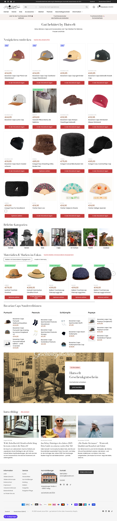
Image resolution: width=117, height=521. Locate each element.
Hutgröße (25, 488)
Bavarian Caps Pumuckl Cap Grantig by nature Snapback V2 (21, 331)
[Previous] (4, 239)
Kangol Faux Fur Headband (15, 208)
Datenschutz (8, 482)
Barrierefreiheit (8, 491)
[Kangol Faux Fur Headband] (17, 189)
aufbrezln (21, 18)
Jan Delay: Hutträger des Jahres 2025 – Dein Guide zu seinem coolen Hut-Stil (57, 444)
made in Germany (40, 259)
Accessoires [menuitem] (29, 12)
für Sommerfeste (97, 18)
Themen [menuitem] (49, 12)
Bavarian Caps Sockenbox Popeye (104, 337)
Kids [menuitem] (20, 12)
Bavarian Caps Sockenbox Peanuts (48, 341)
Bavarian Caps (9, 71)
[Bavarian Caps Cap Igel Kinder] (72, 56)
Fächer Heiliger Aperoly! (97, 208)
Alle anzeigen (25, 412)
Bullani (51, 285)
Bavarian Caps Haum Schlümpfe (77, 333)
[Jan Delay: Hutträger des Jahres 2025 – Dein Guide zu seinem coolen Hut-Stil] (58, 427)
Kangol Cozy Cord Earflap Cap (99, 164)
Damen (10, 248)
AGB (5, 474)
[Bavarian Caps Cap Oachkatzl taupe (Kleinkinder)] (45, 56)
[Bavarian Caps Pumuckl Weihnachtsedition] (7, 321)
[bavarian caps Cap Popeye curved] (91, 329)
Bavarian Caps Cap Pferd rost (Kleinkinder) (16, 77)
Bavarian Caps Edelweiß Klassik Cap (100, 77)
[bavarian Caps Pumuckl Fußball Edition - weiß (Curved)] (7, 343)
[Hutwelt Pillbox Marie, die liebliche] (45, 101)
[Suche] (86, 7)
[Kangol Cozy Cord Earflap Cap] (100, 145)
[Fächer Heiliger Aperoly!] (100, 189)
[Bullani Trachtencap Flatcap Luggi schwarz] (103, 273)
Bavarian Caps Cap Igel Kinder (71, 76)
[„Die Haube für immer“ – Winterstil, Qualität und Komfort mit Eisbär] (95, 427)
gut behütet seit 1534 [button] (48, 493)
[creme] (8, 211)
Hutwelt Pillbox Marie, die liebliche (42, 121)
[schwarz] (6, 211)
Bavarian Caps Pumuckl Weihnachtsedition (20, 321)
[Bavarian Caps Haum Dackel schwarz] (17, 145)
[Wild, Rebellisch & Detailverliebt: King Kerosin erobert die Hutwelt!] (21, 427)
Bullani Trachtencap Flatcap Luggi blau (79, 291)
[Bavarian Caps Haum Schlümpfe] (63, 334)
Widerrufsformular (9, 479)
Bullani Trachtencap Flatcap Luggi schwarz (102, 291)
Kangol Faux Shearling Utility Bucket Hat (43, 165)
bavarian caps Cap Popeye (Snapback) (104, 320)
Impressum (7, 485)
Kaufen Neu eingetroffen (42, 40)
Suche (24, 474)
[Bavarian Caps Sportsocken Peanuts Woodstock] (35, 323)
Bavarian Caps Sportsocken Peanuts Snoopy (49, 332)
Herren (26, 248)
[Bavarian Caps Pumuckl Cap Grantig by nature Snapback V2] (7, 332)
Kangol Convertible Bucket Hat (71, 164)
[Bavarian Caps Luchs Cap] (17, 101)
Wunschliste (26, 477)
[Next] (113, 239)
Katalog (25, 482)
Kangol (35, 159)
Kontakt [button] (62, 480)
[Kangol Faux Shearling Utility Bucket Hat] (45, 145)
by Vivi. (34, 203)
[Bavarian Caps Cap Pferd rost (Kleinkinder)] (17, 56)
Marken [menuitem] (41, 12)
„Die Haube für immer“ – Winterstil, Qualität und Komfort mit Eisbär (93, 444)
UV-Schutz (74, 248)
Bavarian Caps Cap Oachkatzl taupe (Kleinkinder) (44, 77)
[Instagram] (8, 1)
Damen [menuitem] (6, 12)
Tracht (90, 248)
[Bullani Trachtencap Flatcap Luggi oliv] (58, 273)
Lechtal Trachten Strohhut (11, 291)
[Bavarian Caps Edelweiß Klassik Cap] (100, 56)
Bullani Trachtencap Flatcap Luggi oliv (56, 291)
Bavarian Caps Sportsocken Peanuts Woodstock (49, 322)
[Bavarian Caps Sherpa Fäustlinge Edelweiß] (72, 101)
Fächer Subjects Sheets (69, 208)
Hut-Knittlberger (27, 479)
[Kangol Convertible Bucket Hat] (72, 145)
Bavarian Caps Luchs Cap (14, 120)
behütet (35, 115)
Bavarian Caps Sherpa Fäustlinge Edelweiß (68, 121)
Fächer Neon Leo (39, 208)
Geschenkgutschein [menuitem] (62, 12)
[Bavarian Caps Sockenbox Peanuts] (35, 341)
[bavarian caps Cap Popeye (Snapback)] (91, 321)
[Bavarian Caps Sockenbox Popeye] (91, 337)
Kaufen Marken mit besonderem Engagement (58, 255)
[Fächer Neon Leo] (45, 189)
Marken (24, 485)
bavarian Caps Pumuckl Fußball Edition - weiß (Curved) (19, 342)
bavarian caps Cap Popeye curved (104, 329)
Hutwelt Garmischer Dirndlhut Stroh (34, 291)
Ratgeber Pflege (27, 491)
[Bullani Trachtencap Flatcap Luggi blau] (81, 273)
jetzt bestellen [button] (77, 387)
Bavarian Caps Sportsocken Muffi (75, 322)
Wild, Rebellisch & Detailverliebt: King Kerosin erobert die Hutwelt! (20, 444)
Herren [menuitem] (14, 12)
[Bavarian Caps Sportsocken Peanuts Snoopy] (35, 333)
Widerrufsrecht (8, 477)
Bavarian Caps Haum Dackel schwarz (15, 165)
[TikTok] (13, 1)
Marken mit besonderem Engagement (17, 259)
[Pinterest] (11, 1)
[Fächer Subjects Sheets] (72, 189)
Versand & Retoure (10, 488)
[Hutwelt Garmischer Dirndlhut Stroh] (36, 273)
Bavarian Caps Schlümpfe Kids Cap (76, 343)
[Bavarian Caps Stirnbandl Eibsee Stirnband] (100, 101)
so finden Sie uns (9, 493)
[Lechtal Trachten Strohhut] (14, 273)
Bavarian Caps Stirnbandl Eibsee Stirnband (97, 121)
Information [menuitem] (76, 12)
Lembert (7, 285)
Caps (58, 248)
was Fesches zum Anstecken (60, 18)
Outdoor (106, 248)
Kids (42, 248)
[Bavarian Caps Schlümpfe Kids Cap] (63, 344)
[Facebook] (5, 1)
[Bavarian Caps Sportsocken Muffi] (63, 323)
